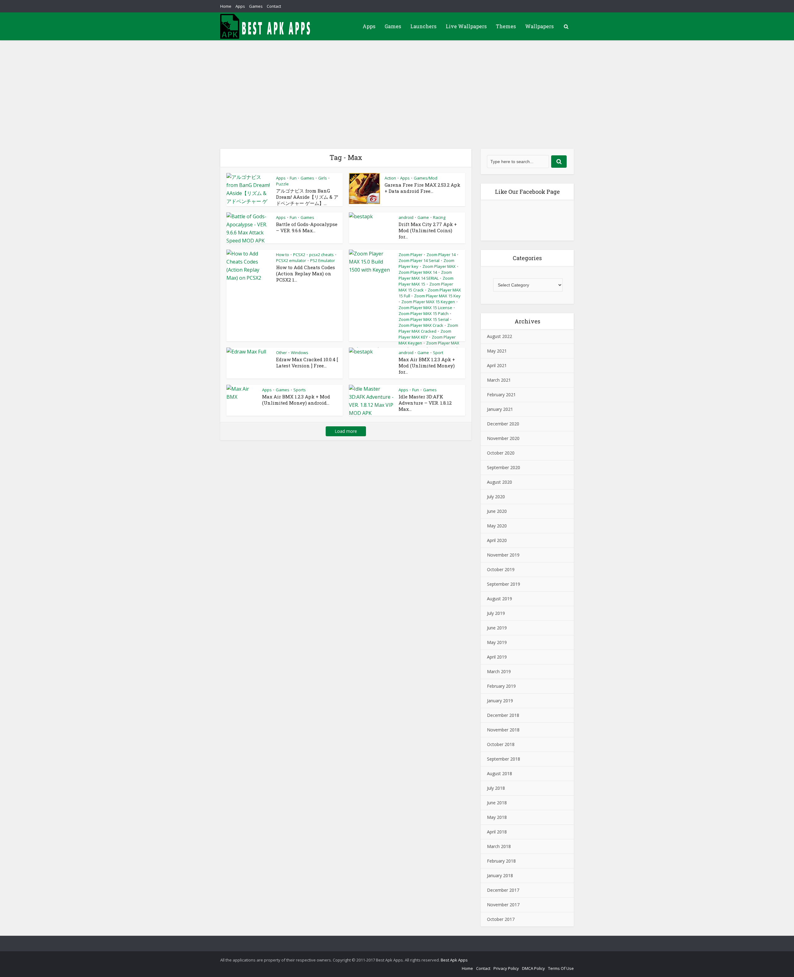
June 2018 (497, 803)
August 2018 (499, 773)
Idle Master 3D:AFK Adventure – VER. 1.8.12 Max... (425, 402)
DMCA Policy (533, 968)
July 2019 (496, 613)
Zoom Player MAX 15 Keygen (428, 301)
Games (256, 6)
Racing (439, 217)
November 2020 (503, 438)
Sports (299, 390)
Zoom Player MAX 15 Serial (424, 319)
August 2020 (499, 482)
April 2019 (497, 657)
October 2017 (501, 919)
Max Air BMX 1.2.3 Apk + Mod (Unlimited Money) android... (296, 399)
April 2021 (497, 365)
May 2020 (497, 526)
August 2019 (499, 599)
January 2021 (500, 409)
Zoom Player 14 (441, 254)
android (406, 217)
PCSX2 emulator (291, 260)
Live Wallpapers (466, 26)
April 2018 (497, 832)
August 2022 (499, 336)
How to (282, 254)
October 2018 (501, 744)
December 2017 (503, 890)
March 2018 (499, 846)
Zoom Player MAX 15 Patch (423, 313)
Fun (293, 178)
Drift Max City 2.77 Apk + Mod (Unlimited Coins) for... (428, 230)
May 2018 (497, 817)
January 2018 (500, 875)
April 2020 (497, 540)
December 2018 (503, 715)
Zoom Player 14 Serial (419, 260)
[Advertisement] (397, 86)
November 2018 (503, 730)
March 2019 (499, 671)
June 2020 (497, 511)
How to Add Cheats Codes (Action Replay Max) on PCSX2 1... (305, 273)
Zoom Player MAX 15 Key (437, 296)
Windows (299, 352)
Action (390, 178)
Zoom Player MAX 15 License (425, 307)
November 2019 (503, 555)
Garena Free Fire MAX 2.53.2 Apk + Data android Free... (422, 188)
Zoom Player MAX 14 (418, 272)
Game (423, 217)
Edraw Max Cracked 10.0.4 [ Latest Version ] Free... (307, 362)
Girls (322, 178)
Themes (506, 26)
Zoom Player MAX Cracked (428, 328)
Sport (438, 352)
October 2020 (501, 453)
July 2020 (496, 497)
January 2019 (500, 701)
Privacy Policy (506, 968)
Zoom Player (410, 254)
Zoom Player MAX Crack (421, 325)
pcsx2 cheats (321, 254)
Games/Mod (425, 178)
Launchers (423, 26)
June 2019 (497, 628)
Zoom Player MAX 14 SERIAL (425, 275)
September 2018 (503, 759)
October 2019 (501, 569)
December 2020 (503, 424)
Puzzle (282, 184)
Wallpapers (539, 26)
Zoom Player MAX (439, 266)
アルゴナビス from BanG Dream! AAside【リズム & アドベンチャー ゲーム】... (307, 197)
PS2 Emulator (322, 260)
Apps (240, 6)
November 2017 (503, 905)
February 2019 (501, 686)
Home (225, 6)
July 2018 (496, 788)
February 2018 (501, 861)
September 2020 (503, 467)
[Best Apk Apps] (266, 26)
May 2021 (497, 351)
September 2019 (503, 584)
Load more (346, 431)
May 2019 (497, 642)
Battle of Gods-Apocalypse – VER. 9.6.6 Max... (306, 227)
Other (281, 352)
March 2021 (499, 380)
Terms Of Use (561, 968)
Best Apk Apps (454, 960)
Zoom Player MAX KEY (425, 334)
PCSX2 (299, 254)
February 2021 (501, 394)
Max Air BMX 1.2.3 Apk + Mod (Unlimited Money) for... (427, 365)
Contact (274, 6)
